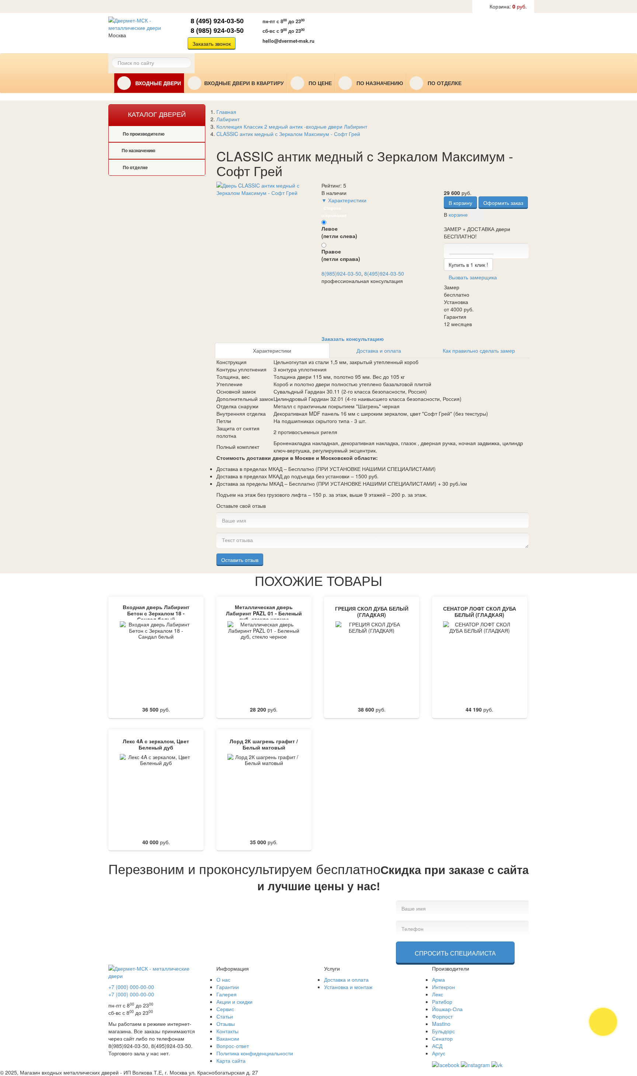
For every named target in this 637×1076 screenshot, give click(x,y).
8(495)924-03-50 (384, 273)
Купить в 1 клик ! (468, 264)
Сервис (225, 1009)
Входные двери (157, 83)
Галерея (226, 994)
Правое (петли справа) (340, 255)
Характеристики (272, 350)
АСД (437, 1045)
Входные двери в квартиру (244, 83)
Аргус (438, 1053)
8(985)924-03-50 (341, 273)
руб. (508, 6)
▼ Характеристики (343, 200)
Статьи (224, 1016)
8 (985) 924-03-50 (217, 30)
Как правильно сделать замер (479, 350)
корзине (458, 214)
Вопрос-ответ (232, 1045)
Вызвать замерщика (368, 32)
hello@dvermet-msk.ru (288, 40)
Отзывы (225, 1023)
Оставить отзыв (239, 559)
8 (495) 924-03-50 (217, 21)
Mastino (441, 1023)
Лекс (437, 994)
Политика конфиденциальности (254, 1053)
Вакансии (227, 1038)
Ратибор (442, 1001)
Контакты (227, 1031)
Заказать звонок (211, 43)
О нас (223, 979)
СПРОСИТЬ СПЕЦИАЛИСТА (455, 953)
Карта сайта (231, 1060)
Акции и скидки (234, 1001)
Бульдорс (443, 1031)
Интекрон (443, 987)
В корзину (460, 202)
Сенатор (442, 1038)
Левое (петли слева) (339, 232)
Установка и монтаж (348, 987)
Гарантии (227, 987)
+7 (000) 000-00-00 (131, 987)
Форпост (442, 1016)
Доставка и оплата (378, 350)
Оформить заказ (503, 202)
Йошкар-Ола (447, 1009)
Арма (438, 979)
